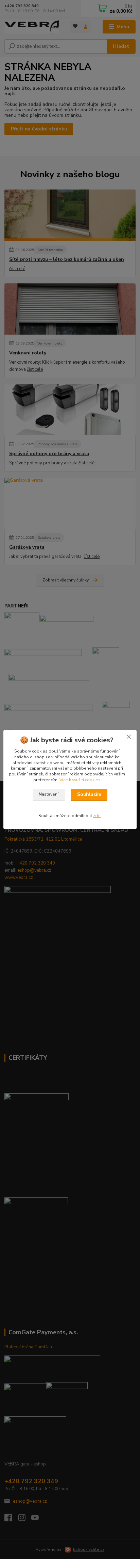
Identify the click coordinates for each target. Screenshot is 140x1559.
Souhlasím (89, 794)
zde (97, 815)
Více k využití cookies (80, 780)
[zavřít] (128, 737)
